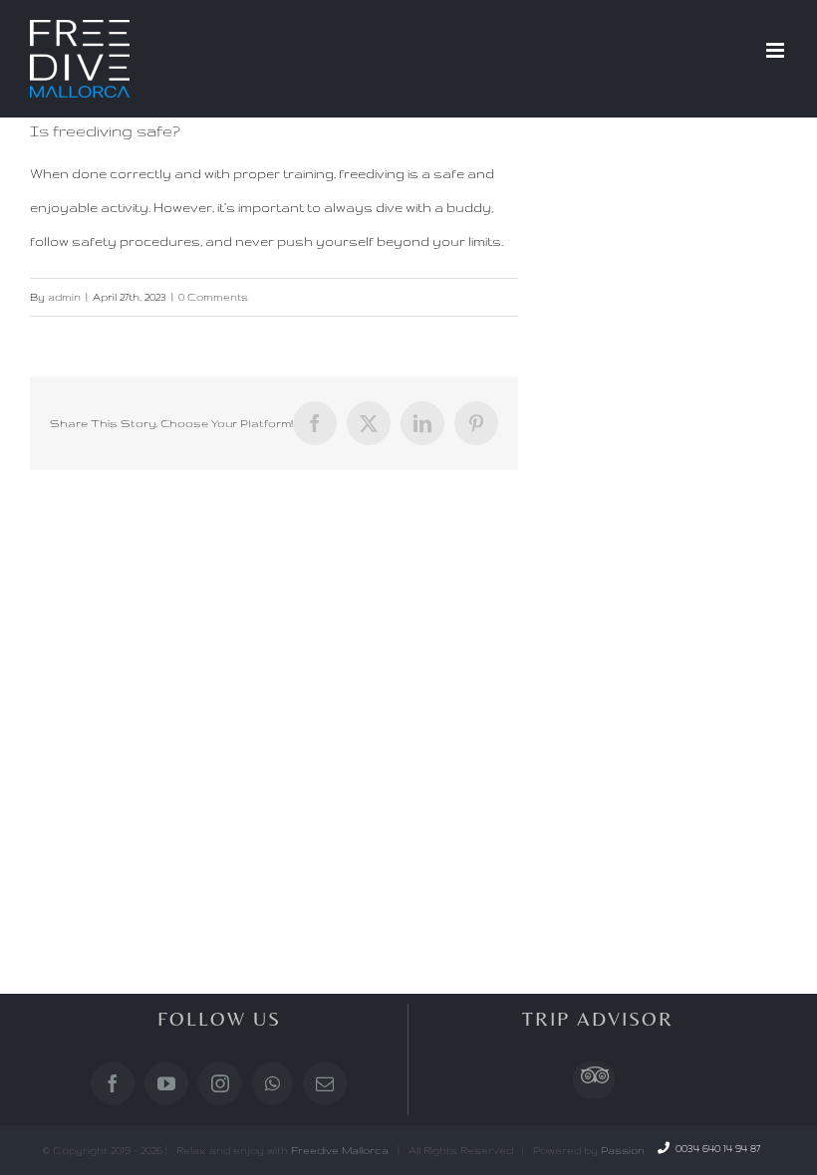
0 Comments (213, 297)
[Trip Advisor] (594, 1079)
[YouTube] (166, 1083)
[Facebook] (113, 1083)
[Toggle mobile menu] (776, 50)
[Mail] (325, 1083)
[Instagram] (220, 1083)
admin (64, 297)
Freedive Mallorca (340, 1150)
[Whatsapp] (272, 1083)
